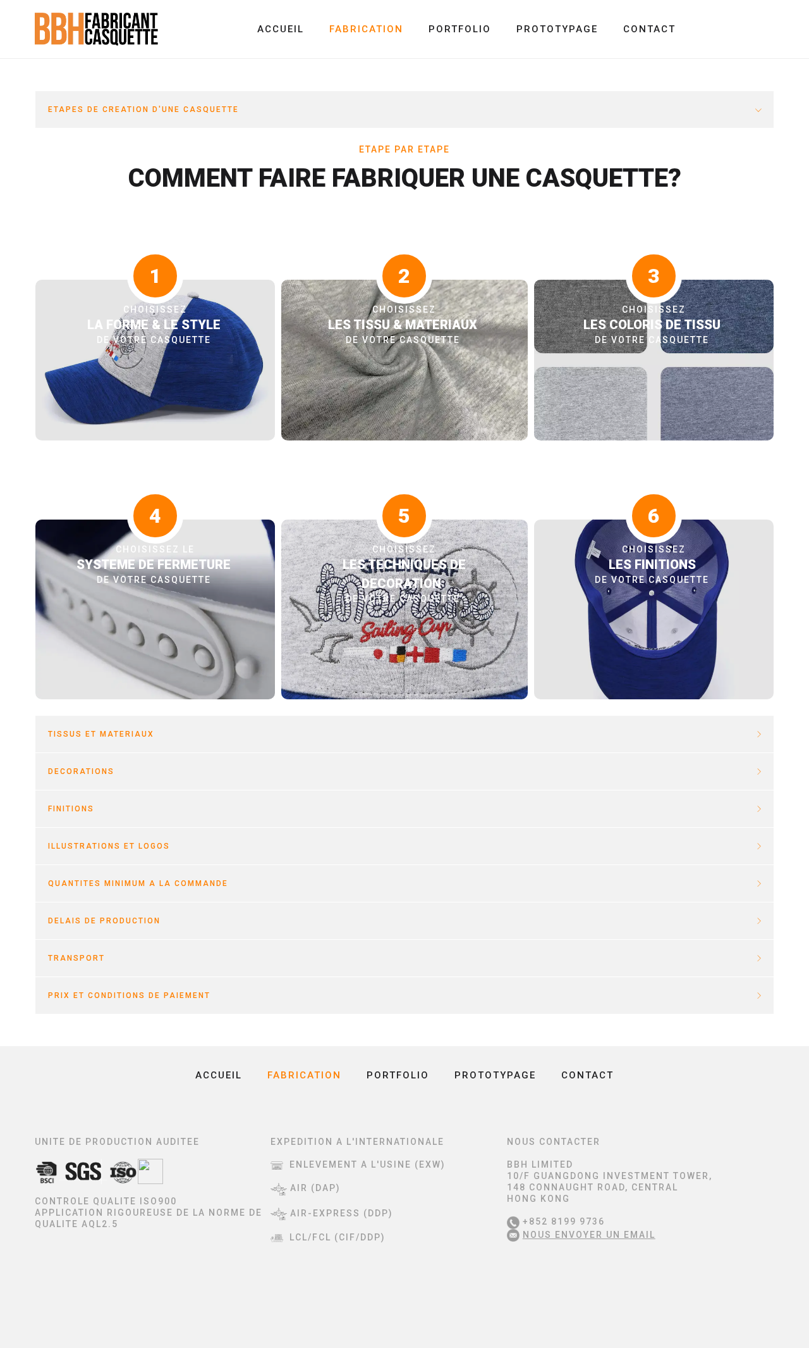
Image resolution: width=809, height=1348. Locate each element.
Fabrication (366, 29)
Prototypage (557, 29)
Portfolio (460, 29)
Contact (649, 29)
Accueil (280, 29)
